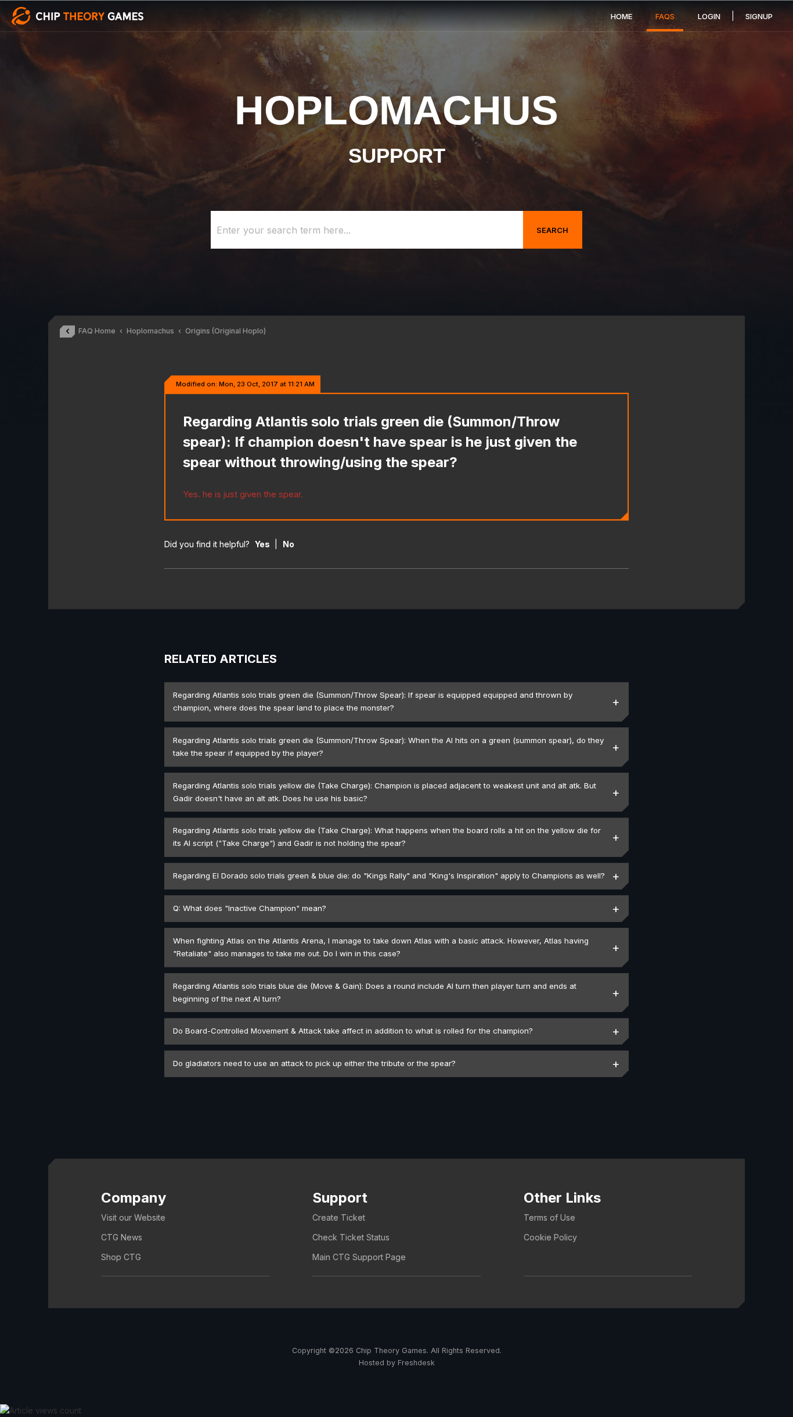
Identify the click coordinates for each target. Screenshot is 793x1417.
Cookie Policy (550, 1237)
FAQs (665, 16)
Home (621, 16)
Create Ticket (338, 1217)
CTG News (121, 1237)
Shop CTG (121, 1257)
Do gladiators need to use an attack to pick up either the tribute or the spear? (314, 1063)
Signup (759, 16)
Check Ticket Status (351, 1237)
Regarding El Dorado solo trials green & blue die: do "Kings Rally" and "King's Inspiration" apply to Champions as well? (389, 875)
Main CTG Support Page (359, 1257)
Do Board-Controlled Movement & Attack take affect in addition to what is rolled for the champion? (353, 1030)
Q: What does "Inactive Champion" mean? (249, 908)
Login (709, 16)
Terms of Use (549, 1217)
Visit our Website (133, 1217)
